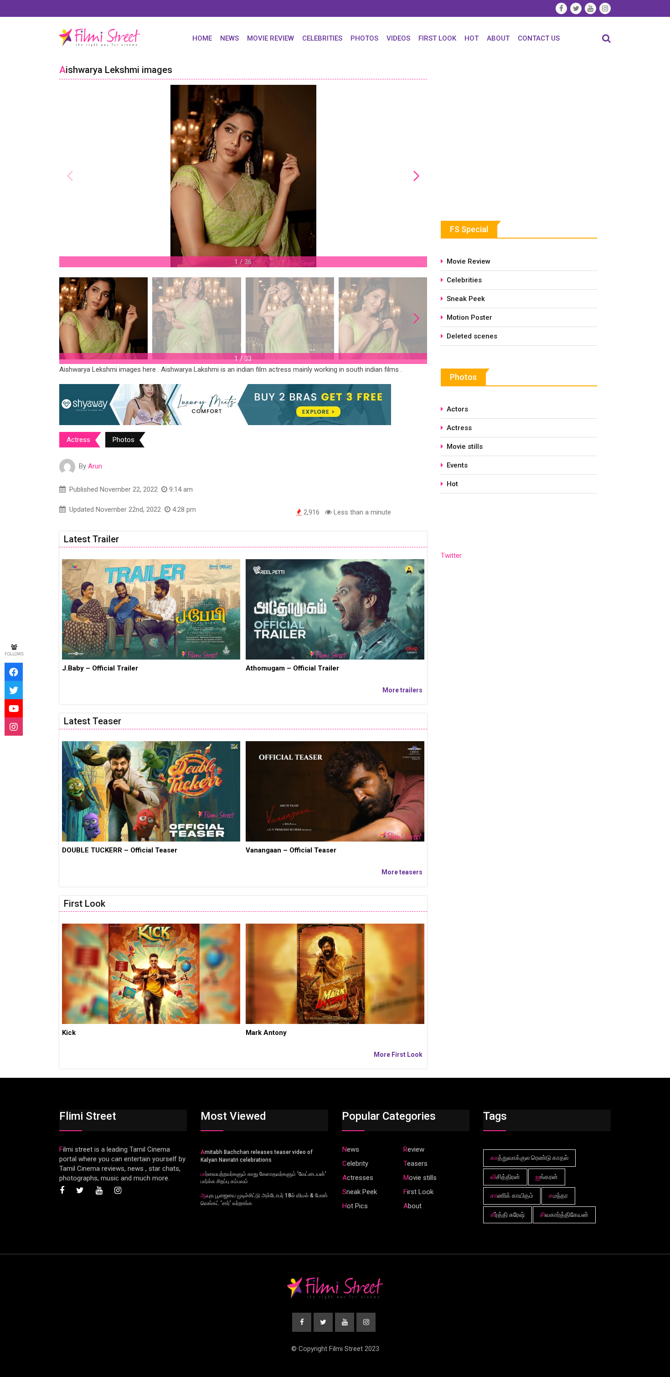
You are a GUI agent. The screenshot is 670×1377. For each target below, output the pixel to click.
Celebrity (355, 1163)
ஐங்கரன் (547, 1176)
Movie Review (270, 38)
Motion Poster (469, 317)
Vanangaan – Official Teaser (291, 850)
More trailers (402, 690)
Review (413, 1149)
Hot (471, 38)
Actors (457, 409)
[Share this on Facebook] (14, 672)
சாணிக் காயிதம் (511, 1195)
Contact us (539, 38)
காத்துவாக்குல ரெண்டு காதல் (529, 1157)
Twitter (451, 555)
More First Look (398, 1054)
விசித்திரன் (505, 1176)
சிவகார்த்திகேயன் (564, 1214)
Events (457, 465)
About (498, 38)
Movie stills (465, 446)
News (229, 38)
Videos (398, 38)
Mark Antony (266, 1033)
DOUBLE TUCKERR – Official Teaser (119, 850)
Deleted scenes (472, 336)
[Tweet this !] (14, 690)
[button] (416, 176)
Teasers (415, 1163)
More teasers (402, 872)
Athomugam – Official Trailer (292, 668)
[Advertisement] (509, 129)
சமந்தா (558, 1195)
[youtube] (14, 708)
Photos (364, 38)
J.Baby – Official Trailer (100, 668)
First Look (437, 38)
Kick (69, 1033)
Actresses (357, 1178)
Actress (78, 440)
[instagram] (14, 726)
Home (202, 38)
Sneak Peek (466, 299)
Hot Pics (355, 1206)
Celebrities (322, 38)
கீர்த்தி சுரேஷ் (507, 1214)
